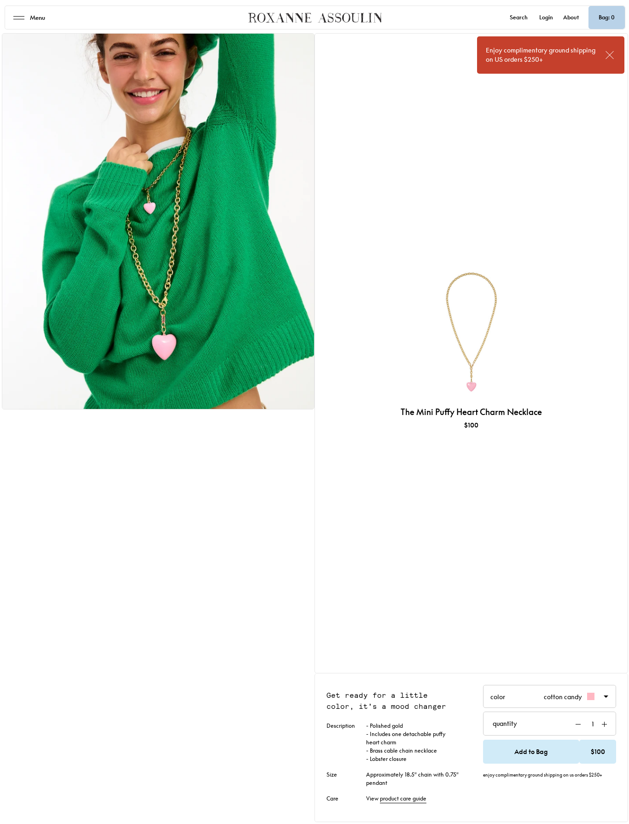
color (536, 698)
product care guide (403, 798)
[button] (550, 752)
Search (519, 17)
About (571, 17)
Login (546, 17)
